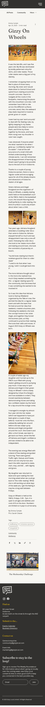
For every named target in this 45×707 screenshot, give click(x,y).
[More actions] (35, 24)
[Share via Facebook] (9, 543)
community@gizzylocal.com (13, 643)
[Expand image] (15, 218)
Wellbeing (11, 536)
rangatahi (13, 528)
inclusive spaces (27, 524)
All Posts (10, 12)
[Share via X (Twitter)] (15, 543)
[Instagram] (4, 598)
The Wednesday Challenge (21, 574)
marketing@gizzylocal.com (13, 650)
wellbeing (13, 524)
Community (21, 12)
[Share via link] (25, 543)
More (32, 12)
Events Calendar (9, 626)
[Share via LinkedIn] (20, 543)
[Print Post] (30, 543)
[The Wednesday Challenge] (22, 562)
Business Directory (10, 628)
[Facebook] (8, 598)
